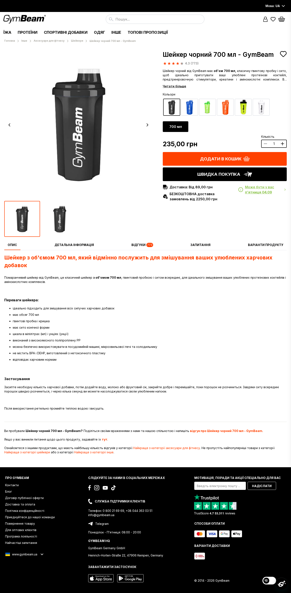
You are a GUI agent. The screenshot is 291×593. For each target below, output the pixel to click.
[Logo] (25, 19)
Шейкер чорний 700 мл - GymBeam (218, 54)
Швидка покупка (218, 174)
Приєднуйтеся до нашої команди (30, 517)
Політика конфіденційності (24, 510)
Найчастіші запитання (21, 543)
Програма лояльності (21, 536)
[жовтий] (243, 107)
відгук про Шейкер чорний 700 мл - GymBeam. (226, 431)
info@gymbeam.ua (101, 515)
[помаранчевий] (225, 107)
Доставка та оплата (20, 504)
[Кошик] (283, 19)
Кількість (267, 136)
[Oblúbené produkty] (273, 19)
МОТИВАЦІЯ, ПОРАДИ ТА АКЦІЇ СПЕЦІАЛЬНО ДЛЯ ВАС (237, 478)
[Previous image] (9, 125)
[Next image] (147, 125)
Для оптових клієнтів (20, 530)
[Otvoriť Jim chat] (282, 584)
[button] (265, 19)
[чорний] (171, 107)
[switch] (269, 580)
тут (104, 439)
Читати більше (174, 86)
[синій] (189, 107)
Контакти (12, 485)
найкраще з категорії (166, 448)
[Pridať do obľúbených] (283, 54)
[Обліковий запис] (265, 19)
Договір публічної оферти (24, 498)
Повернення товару (20, 523)
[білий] (261, 107)
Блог (8, 491)
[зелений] (207, 107)
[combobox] (155, 19)
